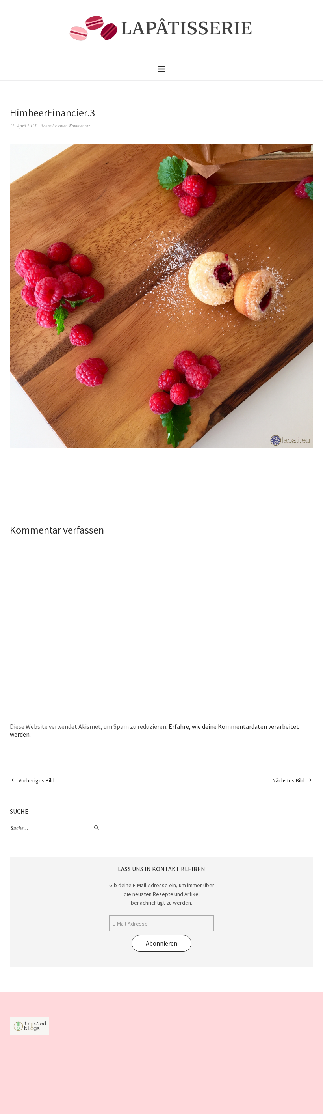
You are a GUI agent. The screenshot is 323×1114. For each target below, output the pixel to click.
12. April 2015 (23, 126)
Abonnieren (161, 943)
